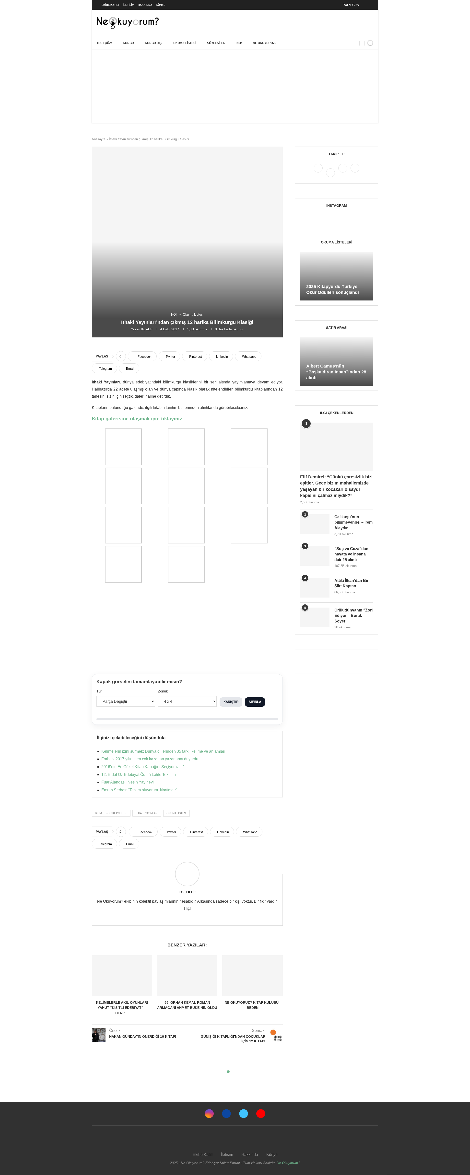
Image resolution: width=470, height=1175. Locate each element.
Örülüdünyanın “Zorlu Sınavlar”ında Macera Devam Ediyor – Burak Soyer (353, 615)
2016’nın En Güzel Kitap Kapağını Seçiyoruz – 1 (143, 767)
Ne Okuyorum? (288, 1163)
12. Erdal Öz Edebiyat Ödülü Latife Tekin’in (138, 774)
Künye (160, 4)
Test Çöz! (104, 43)
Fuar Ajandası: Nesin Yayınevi (127, 782)
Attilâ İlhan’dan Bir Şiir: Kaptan (351, 583)
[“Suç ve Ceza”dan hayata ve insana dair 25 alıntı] (314, 556)
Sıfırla (255, 702)
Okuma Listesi (184, 43)
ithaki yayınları (147, 813)
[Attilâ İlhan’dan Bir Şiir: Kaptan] (314, 588)
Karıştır (230, 702)
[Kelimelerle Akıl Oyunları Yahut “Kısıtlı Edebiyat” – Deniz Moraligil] (122, 975)
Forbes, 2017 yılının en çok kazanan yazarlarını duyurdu (149, 759)
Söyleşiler (216, 43)
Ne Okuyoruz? (264, 43)
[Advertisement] (235, 86)
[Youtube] (355, 172)
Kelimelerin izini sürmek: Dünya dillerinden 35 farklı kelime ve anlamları (163, 751)
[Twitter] (343, 172)
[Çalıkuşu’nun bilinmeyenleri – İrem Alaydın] (314, 524)
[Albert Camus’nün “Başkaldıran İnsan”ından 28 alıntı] (336, 361)
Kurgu (128, 43)
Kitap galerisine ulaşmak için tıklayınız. (138, 418)
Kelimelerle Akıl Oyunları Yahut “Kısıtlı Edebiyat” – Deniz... (122, 1008)
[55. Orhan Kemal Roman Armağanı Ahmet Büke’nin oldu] (187, 975)
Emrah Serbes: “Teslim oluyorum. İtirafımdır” (139, 790)
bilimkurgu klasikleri (111, 813)
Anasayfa (98, 139)
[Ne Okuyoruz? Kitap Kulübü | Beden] (252, 975)
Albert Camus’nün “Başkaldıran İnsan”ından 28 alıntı (336, 372)
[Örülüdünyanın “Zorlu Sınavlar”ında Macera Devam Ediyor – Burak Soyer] (314, 617)
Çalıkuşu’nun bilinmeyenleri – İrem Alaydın (353, 522)
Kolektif (147, 329)
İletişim (128, 4)
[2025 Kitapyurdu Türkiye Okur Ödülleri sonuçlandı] (336, 276)
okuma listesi (176, 813)
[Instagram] (319, 172)
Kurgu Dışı (153, 43)
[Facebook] (368, 4)
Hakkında (145, 4)
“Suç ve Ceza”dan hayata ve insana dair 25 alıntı (351, 554)
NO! (239, 43)
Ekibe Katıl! (110, 4)
